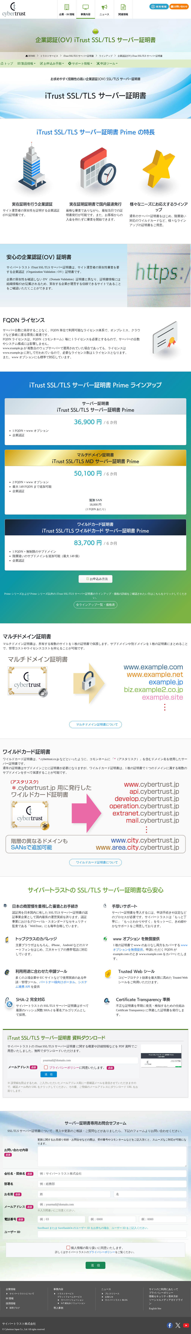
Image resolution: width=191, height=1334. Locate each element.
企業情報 (10, 1289)
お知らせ (109, 1297)
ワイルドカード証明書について (97, 862)
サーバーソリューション (72, 1300)
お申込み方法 (100, 578)
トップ (8, 63)
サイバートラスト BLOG (116, 1300)
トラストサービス (65, 1293)
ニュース (104, 14)
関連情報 (123, 14)
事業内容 (85, 14)
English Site (155, 1308)
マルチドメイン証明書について (97, 724)
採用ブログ (15, 1308)
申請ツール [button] (107, 63)
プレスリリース (112, 1293)
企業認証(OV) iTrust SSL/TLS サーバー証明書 (95, 39)
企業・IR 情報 (66, 14)
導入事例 (58, 1308)
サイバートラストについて (22, 1293)
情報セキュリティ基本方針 (163, 1296)
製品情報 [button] (27, 63)
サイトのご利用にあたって (163, 1289)
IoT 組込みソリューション (73, 1303)
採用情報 (10, 1303)
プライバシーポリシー (64, 1067)
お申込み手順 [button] (52, 63)
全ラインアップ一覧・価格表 (95, 604)
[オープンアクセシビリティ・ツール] (9, 1004)
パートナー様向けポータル (57, 982)
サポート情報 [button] (80, 63)
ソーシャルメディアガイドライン (166, 1302)
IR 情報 (10, 1298)
